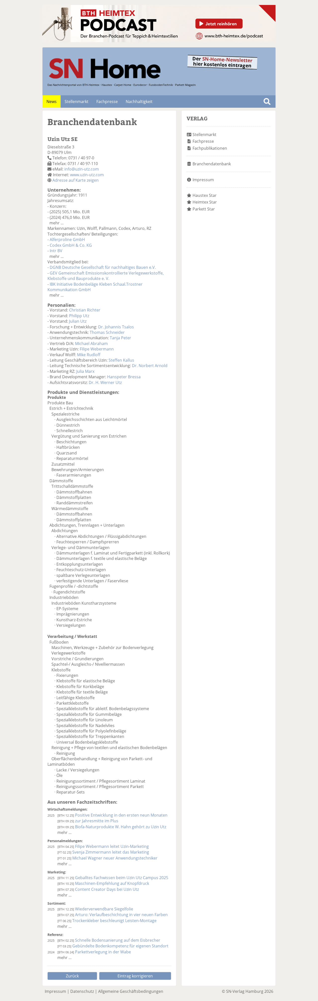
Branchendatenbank (212, 164)
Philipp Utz (79, 315)
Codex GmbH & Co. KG (71, 245)
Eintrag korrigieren (135, 976)
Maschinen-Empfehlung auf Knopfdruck (112, 883)
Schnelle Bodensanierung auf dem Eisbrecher (117, 940)
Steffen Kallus (121, 360)
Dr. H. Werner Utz (105, 382)
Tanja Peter (120, 338)
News (51, 101)
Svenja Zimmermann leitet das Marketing (110, 852)
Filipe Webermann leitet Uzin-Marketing (112, 846)
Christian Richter (84, 310)
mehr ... (56, 223)
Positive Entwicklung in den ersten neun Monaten (121, 815)
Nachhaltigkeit (139, 101)
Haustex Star (205, 195)
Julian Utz (77, 321)
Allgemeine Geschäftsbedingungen (130, 991)
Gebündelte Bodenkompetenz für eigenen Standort (120, 946)
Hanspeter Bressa (124, 377)
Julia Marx (85, 371)
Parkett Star (204, 209)
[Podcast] (159, 40)
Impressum (203, 179)
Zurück (72, 976)
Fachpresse (107, 101)
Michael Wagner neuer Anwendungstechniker (115, 858)
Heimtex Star (205, 202)
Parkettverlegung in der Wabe (103, 952)
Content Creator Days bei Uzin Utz (107, 889)
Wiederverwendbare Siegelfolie (104, 909)
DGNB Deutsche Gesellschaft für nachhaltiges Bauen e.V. (103, 267)
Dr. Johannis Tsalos (116, 327)
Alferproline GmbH (67, 239)
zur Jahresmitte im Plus (96, 821)
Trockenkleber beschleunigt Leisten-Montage (114, 920)
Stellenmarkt (76, 101)
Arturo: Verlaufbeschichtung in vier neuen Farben (121, 914)
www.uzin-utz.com (87, 174)
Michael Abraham (91, 343)
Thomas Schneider (107, 332)
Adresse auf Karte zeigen (75, 180)
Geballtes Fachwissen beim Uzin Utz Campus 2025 (121, 877)
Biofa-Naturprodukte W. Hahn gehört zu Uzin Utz (120, 826)
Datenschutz (82, 991)
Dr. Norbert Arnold (149, 365)
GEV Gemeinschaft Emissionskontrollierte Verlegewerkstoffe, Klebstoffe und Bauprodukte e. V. (105, 275)
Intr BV (56, 250)
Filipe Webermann (97, 349)
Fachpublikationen (210, 148)
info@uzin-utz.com (81, 169)
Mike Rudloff (88, 354)
